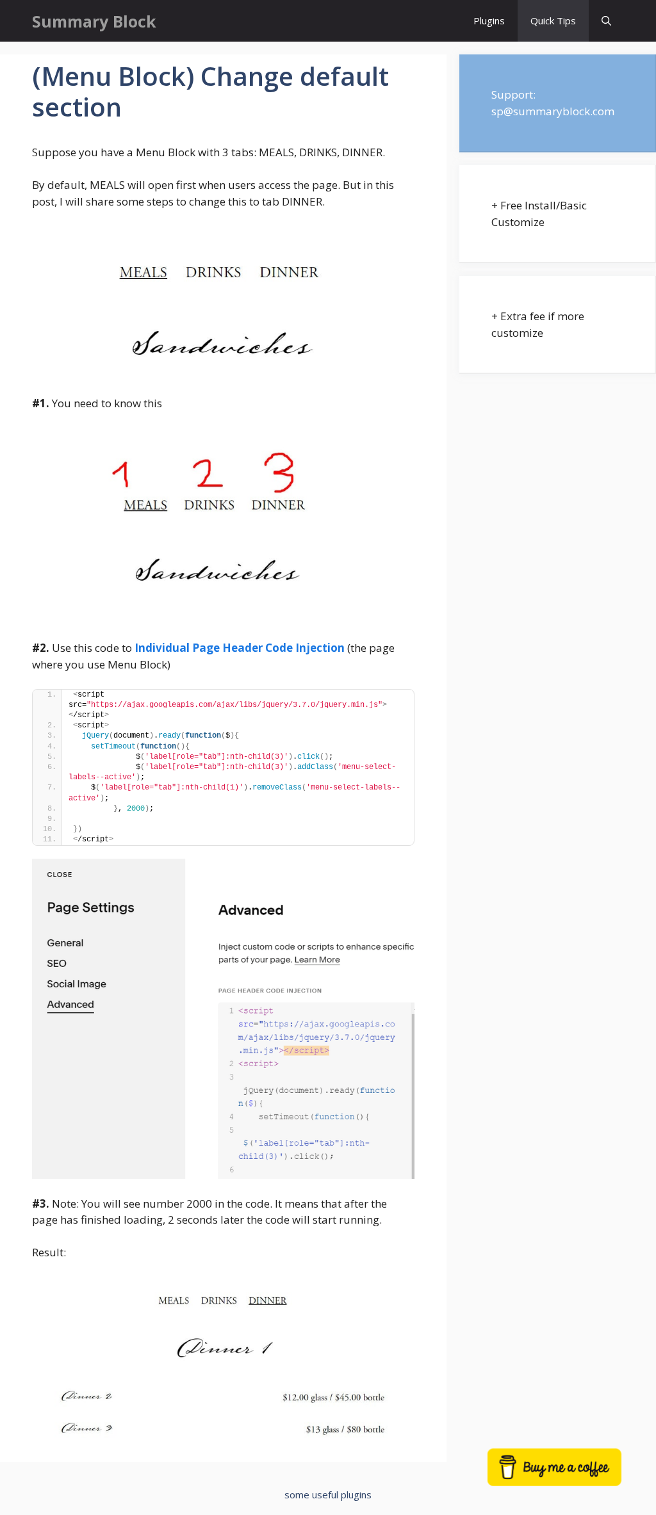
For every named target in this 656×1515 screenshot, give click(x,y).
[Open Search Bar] (606, 21)
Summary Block (94, 21)
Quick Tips (553, 20)
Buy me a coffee (571, 1474)
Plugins (489, 20)
